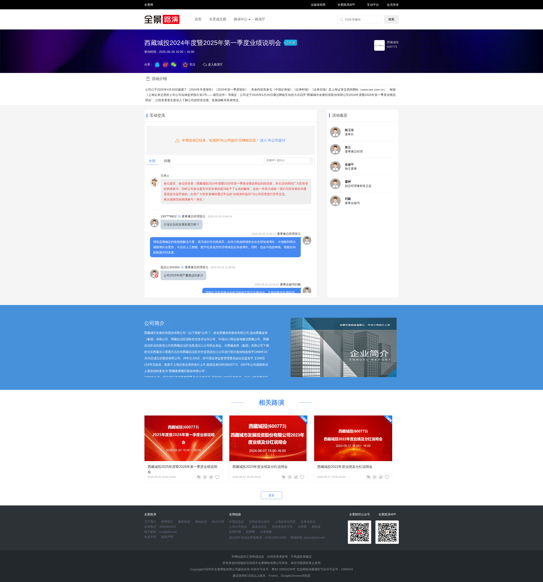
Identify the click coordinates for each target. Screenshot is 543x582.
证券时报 (235, 531)
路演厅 (260, 19)
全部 (152, 161)
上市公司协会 (238, 526)
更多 (271, 495)
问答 (167, 161)
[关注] (217, 477)
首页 (198, 19)
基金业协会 (259, 526)
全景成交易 (217, 19)
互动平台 (373, 4)
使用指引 (167, 521)
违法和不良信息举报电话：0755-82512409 (257, 537)
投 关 (149, 10)
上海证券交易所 (285, 521)
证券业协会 (308, 521)
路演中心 (240, 19)
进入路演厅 (215, 64)
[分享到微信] (199, 477)
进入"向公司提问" (273, 140)
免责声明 (150, 537)
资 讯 (149, 6)
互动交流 (157, 115)
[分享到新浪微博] (165, 65)
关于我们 (150, 521)
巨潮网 (250, 531)
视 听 (149, 2)
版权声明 (167, 537)
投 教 (149, 15)
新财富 (316, 526)
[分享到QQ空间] (157, 65)
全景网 (302, 526)
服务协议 (184, 521)
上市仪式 (240, 31)
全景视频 (266, 531)
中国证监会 (236, 521)
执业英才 (149, 4)
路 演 (149, 8)
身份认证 (201, 521)
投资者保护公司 (282, 526)
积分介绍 (218, 521)
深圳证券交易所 (259, 521)
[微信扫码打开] (174, 65)
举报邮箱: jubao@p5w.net (307, 537)
